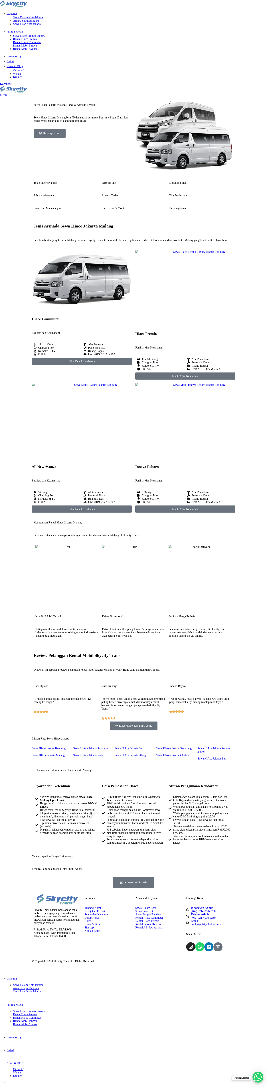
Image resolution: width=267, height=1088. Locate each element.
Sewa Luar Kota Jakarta (27, 23)
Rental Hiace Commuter (27, 42)
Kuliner (17, 76)
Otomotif (18, 70)
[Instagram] (190, 946)
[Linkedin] (208, 946)
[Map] (218, 946)
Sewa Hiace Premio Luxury (29, 35)
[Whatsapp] (199, 946)
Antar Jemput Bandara (26, 20)
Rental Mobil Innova (25, 45)
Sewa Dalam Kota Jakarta (28, 17)
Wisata (17, 73)
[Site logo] (13, 6)
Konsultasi (6, 83)
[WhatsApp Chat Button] (257, 1077)
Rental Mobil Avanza (25, 48)
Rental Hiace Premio (25, 39)
